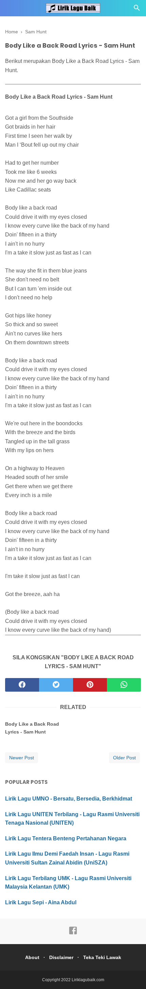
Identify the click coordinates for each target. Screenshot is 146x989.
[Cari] (137, 9)
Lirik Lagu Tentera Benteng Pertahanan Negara (65, 838)
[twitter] (56, 685)
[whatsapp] (124, 685)
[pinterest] (90, 685)
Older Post (124, 757)
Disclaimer (61, 957)
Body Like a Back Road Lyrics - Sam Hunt (32, 727)
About (32, 957)
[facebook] (22, 685)
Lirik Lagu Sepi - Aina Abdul (40, 902)
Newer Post (21, 757)
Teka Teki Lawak (102, 957)
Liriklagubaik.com (88, 979)
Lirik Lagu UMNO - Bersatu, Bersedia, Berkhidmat (68, 799)
